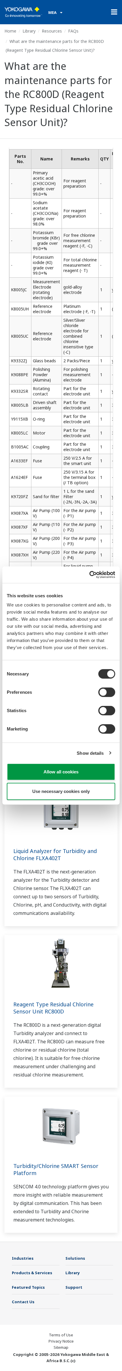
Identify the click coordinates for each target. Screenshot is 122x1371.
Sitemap (61, 1347)
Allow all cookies (61, 771)
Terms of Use (61, 1335)
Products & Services (32, 1272)
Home (10, 31)
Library (29, 31)
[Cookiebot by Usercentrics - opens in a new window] (89, 575)
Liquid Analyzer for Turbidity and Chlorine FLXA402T (55, 854)
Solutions (75, 1258)
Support (73, 1287)
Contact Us (23, 1301)
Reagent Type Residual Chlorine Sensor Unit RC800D (53, 1008)
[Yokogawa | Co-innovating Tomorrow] (23, 12)
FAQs (73, 31)
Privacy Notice (61, 1341)
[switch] (106, 692)
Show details (90, 752)
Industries (22, 1258)
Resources (52, 31)
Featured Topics (28, 1287)
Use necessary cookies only (61, 791)
